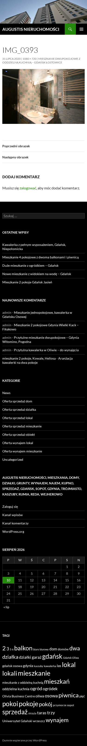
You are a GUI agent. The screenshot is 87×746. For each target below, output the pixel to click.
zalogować (27, 188)
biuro (36, 649)
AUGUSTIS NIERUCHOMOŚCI (30, 29)
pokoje (28, 703)
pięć (82, 696)
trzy (51, 712)
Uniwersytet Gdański (17, 721)
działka (10, 657)
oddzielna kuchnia (15, 689)
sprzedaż (15, 712)
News (6, 393)
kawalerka (50, 666)
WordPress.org (13, 531)
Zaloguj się (10, 506)
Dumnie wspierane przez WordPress (24, 740)
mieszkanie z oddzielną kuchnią (22, 682)
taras (41, 712)
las (59, 665)
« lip (6, 607)
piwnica (68, 695)
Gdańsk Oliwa (71, 657)
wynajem (57, 719)
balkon (23, 648)
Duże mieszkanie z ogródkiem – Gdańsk (30, 265)
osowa (51, 695)
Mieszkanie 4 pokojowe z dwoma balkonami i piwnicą (40, 257)
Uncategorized (12, 459)
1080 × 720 (29, 58)
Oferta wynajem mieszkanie (22, 451)
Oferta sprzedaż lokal (17, 418)
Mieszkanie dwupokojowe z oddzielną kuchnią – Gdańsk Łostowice (41, 60)
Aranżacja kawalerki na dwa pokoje (37, 360)
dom (53, 648)
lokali (9, 673)
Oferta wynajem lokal (17, 443)
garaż (37, 657)
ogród (36, 688)
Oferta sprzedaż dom (17, 401)
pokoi (10, 704)
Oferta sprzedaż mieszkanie (22, 426)
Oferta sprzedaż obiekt (18, 434)
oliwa (39, 696)
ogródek (50, 688)
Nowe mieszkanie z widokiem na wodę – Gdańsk (36, 274)
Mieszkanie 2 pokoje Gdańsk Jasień (27, 282)
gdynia (28, 666)
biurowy (44, 649)
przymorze (59, 705)
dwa (74, 648)
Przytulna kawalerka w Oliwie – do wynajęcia (46, 350)
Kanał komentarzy (15, 523)
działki (25, 657)
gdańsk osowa (12, 666)
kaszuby (38, 666)
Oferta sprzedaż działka (19, 409)
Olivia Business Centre (18, 696)
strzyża (32, 713)
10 (8, 580)
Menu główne (81, 29)
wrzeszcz (39, 721)
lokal (69, 664)
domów (63, 649)
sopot (70, 705)
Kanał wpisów (12, 515)
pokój (45, 704)
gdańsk (52, 656)
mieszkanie (34, 673)
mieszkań (57, 681)
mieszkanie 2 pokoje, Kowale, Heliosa (29, 358)
